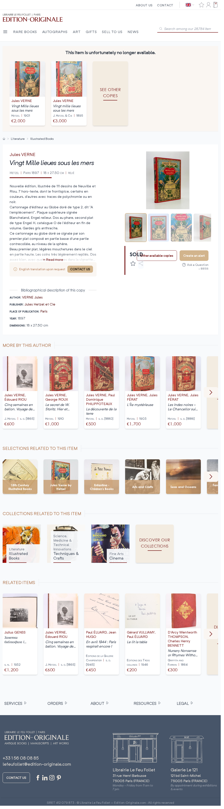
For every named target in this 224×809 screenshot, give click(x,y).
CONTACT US (80, 269)
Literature (18, 138)
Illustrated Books (42, 138)
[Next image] (205, 180)
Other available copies (156, 255)
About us (144, 5)
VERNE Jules (32, 297)
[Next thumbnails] (204, 227)
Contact (165, 5)
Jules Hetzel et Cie (39, 304)
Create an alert (194, 255)
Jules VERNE (22, 154)
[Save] (133, 263)
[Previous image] (130, 180)
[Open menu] (5, 31)
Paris (43, 311)
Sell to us (112, 32)
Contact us (16, 777)
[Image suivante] (211, 392)
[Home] (4, 138)
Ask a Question (197, 265)
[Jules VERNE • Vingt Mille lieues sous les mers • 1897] (135, 228)
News (133, 32)
